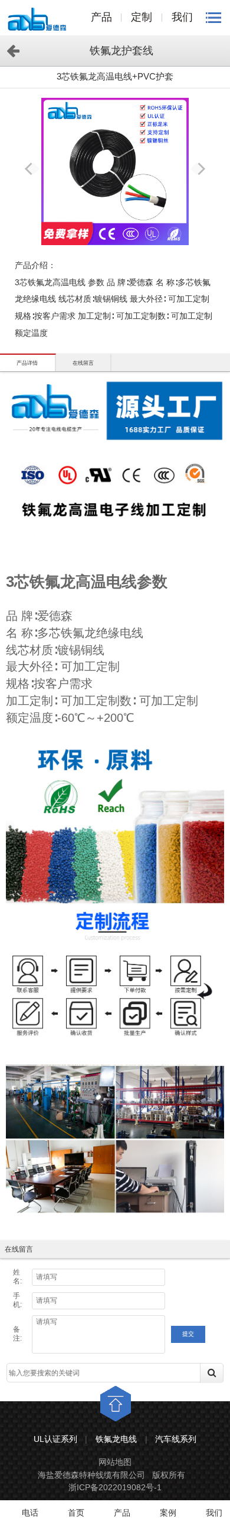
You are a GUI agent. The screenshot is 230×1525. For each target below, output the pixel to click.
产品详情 (27, 363)
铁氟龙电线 (116, 1439)
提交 (188, 1334)
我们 (182, 17)
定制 (141, 17)
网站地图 (115, 1462)
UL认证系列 (55, 1439)
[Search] (220, 1383)
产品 (101, 17)
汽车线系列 (175, 1439)
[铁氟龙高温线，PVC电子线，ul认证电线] (37, 19)
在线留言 (83, 363)
